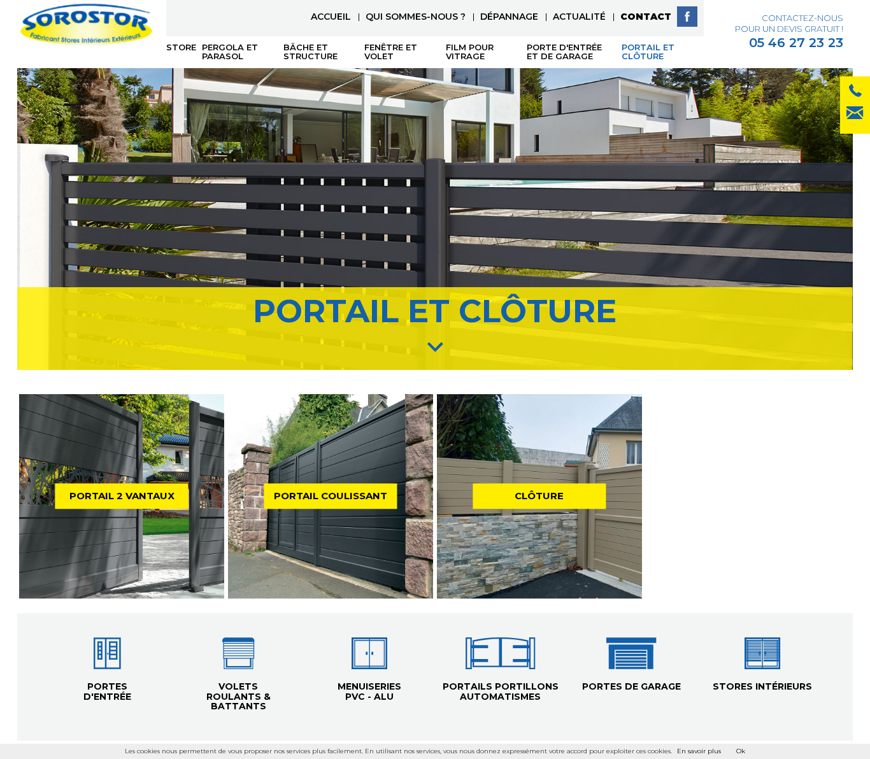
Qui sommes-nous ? (416, 16)
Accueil (331, 16)
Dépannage (509, 16)
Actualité (579, 16)
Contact (645, 16)
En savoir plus (699, 751)
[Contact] (855, 92)
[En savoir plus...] (121, 496)
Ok (740, 751)
